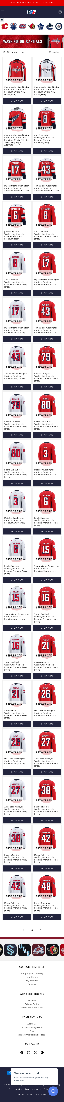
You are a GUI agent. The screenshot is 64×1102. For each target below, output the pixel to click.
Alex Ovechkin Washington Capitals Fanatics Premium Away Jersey (15, 283)
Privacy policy (15, 1089)
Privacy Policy (32, 1004)
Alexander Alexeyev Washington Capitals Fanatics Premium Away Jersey (15, 810)
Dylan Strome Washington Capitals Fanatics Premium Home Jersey (46, 282)
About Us (32, 1023)
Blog (32, 1031)
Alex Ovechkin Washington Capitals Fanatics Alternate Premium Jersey (44, 139)
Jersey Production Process (32, 1034)
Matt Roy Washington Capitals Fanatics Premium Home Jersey (45, 472)
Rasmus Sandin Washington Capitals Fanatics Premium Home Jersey (46, 810)
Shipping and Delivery (32, 973)
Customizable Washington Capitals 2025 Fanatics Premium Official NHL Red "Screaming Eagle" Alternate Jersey (17, 140)
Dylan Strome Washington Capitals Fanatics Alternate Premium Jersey (16, 188)
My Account (32, 980)
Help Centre (32, 977)
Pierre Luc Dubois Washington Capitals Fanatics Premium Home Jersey (46, 425)
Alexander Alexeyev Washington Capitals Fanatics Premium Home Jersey (46, 762)
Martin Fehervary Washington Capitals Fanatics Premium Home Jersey (46, 858)
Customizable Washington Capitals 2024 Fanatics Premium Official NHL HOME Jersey (17, 90)
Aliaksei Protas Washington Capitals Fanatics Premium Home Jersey (46, 666)
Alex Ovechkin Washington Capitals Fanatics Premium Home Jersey (46, 235)
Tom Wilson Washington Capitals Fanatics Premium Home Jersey (46, 330)
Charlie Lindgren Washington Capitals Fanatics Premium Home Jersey (46, 377)
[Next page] (40, 929)
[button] (60, 12)
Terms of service (33, 1089)
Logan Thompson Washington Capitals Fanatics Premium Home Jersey (46, 906)
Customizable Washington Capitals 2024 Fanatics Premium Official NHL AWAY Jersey (46, 90)
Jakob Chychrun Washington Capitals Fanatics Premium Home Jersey (46, 521)
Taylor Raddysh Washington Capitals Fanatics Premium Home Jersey (46, 618)
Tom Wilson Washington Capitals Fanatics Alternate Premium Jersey (46, 188)
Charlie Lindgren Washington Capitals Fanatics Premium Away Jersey (15, 425)
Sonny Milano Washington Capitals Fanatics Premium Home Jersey (46, 568)
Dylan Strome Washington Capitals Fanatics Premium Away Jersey (16, 330)
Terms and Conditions (32, 1007)
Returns (32, 984)
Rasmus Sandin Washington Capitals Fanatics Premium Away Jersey (15, 858)
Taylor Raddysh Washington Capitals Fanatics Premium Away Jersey (15, 666)
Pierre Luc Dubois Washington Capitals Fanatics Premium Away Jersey (15, 473)
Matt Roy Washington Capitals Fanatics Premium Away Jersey (14, 520)
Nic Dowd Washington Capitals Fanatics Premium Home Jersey (45, 713)
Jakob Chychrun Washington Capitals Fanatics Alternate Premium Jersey (14, 235)
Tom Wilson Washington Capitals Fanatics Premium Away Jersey (16, 376)
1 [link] (23, 929)
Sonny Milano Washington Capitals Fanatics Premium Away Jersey (16, 616)
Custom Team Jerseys (32, 1027)
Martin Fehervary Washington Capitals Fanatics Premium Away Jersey (15, 906)
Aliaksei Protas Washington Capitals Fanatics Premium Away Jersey (15, 714)
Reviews (32, 1000)
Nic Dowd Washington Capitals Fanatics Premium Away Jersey (14, 761)
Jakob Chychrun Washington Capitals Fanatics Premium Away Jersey (15, 569)
